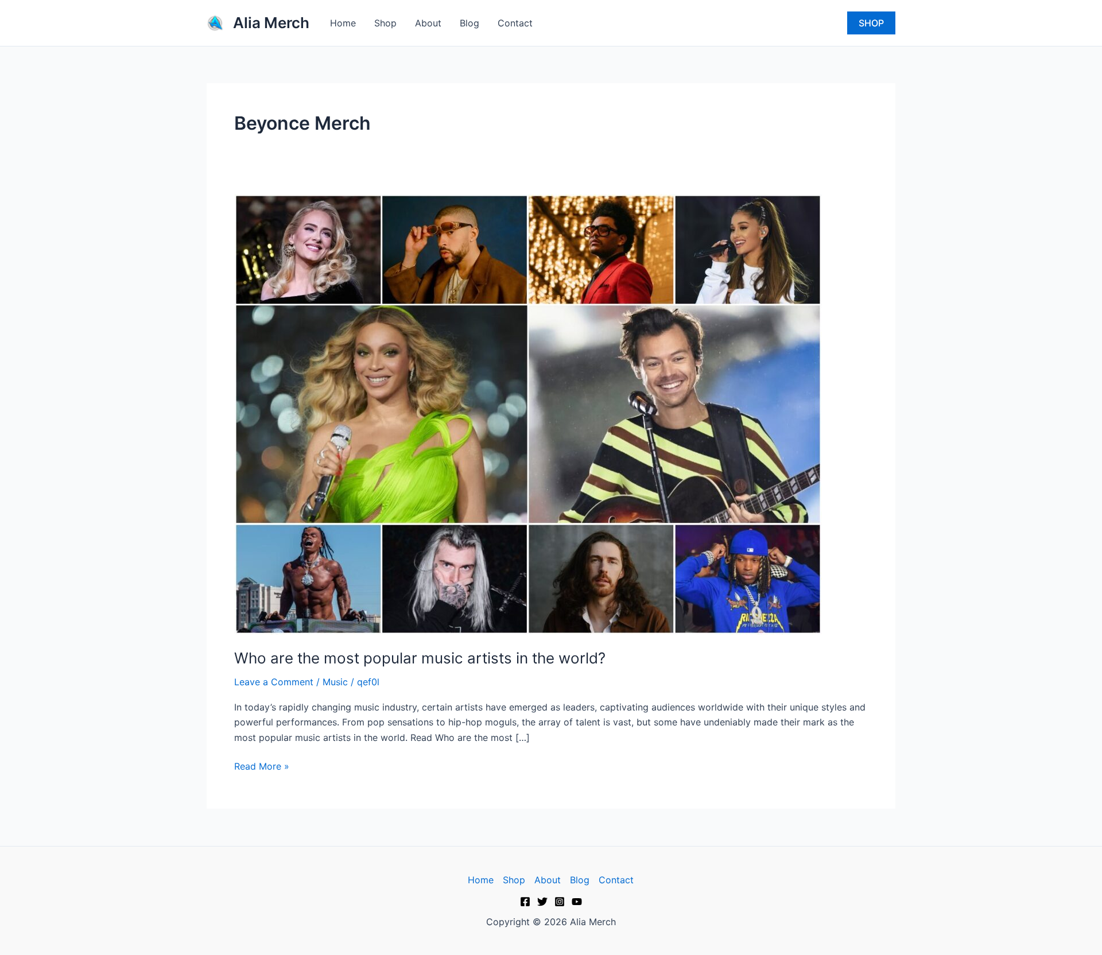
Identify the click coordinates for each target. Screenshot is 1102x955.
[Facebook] (525, 901)
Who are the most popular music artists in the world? (420, 658)
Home (343, 23)
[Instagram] (559, 901)
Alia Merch (271, 23)
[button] (871, 22)
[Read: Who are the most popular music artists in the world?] (528, 413)
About (428, 23)
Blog (469, 23)
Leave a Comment (273, 682)
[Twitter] (542, 901)
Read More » (261, 765)
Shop (385, 23)
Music (335, 682)
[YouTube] (577, 901)
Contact (515, 23)
